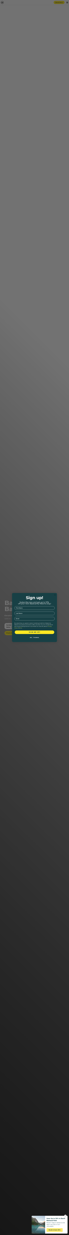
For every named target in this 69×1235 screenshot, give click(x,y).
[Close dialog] (55, 595)
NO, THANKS (34, 637)
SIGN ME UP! (34, 632)
